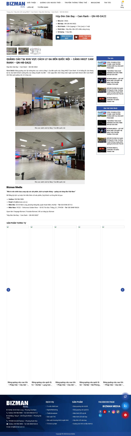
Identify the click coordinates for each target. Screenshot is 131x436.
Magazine (95, 3)
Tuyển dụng (43, 7)
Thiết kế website (52, 413)
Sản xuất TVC (51, 417)
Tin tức (107, 3)
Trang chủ (10, 12)
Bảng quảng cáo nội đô (80, 406)
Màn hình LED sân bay (80, 417)
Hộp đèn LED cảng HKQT (22, 12)
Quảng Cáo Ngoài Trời (50, 3)
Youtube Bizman (31, 211)
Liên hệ (30, 7)
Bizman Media (71, 434)
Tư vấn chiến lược (52, 406)
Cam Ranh (34, 12)
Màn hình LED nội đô (79, 413)
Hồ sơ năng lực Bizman (46, 211)
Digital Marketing (52, 410)
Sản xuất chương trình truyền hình (58, 420)
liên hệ (57, 195)
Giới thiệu (31, 3)
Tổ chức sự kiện (52, 424)
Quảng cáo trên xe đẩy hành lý (83, 424)
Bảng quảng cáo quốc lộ (81, 410)
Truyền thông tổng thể (76, 3)
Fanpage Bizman (19, 211)
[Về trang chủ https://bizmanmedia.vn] (16, 4)
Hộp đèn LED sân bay (80, 420)
